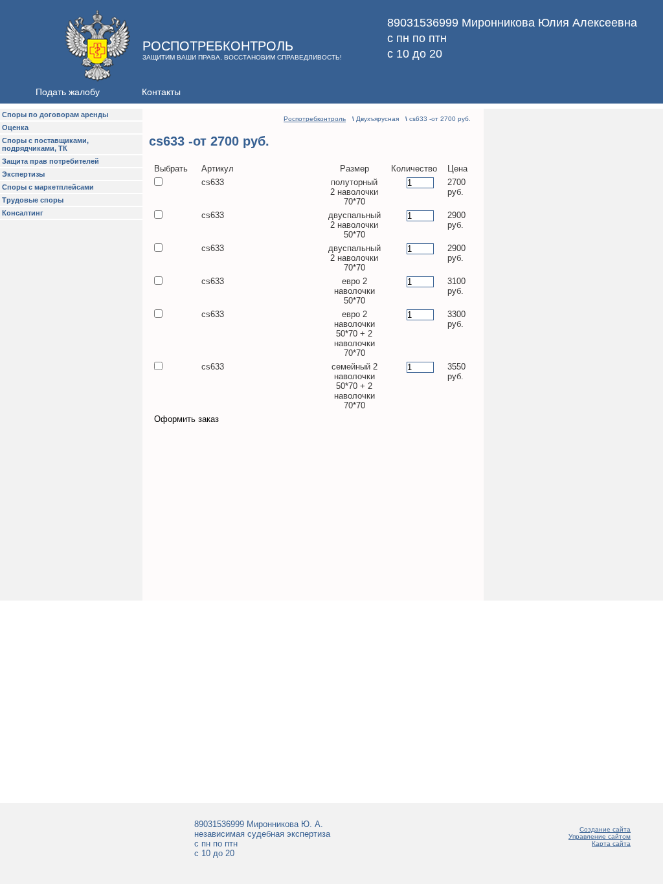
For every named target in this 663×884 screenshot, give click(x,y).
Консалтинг (22, 213)
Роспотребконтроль (315, 118)
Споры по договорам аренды (55, 114)
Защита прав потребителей (50, 161)
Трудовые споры (32, 200)
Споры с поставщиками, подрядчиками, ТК (45, 144)
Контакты (161, 92)
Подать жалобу (68, 92)
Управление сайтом (599, 836)
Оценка (15, 127)
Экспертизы (23, 174)
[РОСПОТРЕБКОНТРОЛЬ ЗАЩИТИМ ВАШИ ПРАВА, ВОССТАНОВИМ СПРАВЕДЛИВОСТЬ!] (65, 78)
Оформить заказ (186, 419)
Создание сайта (605, 829)
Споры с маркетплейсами (48, 187)
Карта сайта (611, 843)
